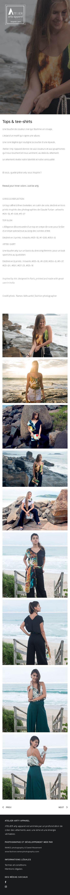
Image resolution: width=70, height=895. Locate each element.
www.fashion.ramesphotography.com (22, 851)
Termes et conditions (15, 865)
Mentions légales (13, 869)
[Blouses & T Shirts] (35, 335)
